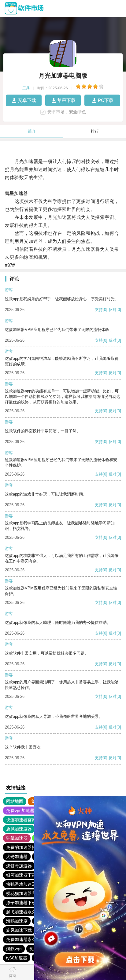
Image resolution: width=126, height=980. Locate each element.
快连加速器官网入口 (25, 819)
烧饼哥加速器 (19, 865)
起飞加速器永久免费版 (27, 911)
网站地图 (14, 801)
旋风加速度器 (19, 828)
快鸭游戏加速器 (21, 884)
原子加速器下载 (21, 902)
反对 (113, 309)
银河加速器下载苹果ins (28, 875)
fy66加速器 (16, 957)
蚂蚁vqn (14, 948)
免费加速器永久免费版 (27, 939)
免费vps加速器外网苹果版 (31, 810)
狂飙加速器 (17, 838)
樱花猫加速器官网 (23, 893)
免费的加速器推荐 (23, 847)
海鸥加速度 (17, 921)
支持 (99, 309)
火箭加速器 (17, 856)
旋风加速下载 (19, 930)
